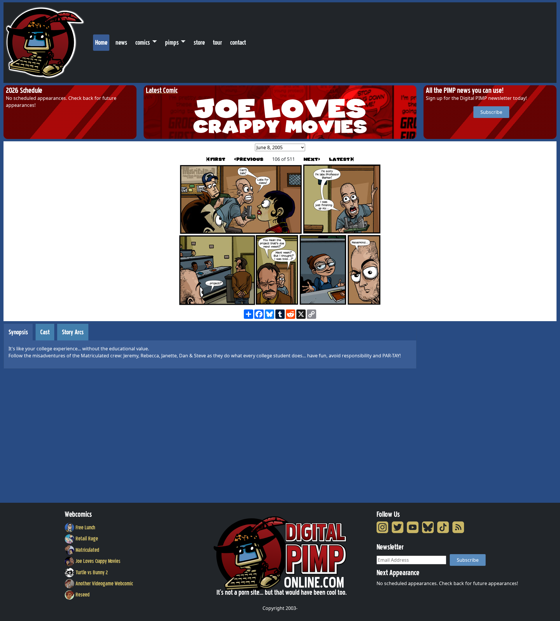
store (199, 42)
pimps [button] (172, 42)
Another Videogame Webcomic (104, 583)
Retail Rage (87, 538)
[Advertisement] (447, 411)
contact (238, 42)
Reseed (83, 595)
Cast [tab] (45, 332)
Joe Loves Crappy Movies (98, 561)
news (121, 42)
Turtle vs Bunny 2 (92, 572)
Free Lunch (85, 527)
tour (217, 42)
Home (102, 42)
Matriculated (87, 550)
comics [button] (142, 42)
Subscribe (491, 112)
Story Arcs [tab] (73, 332)
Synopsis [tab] (18, 332)
